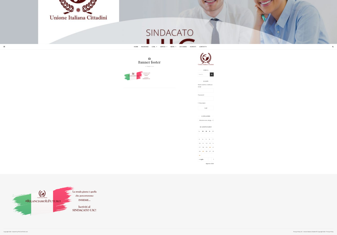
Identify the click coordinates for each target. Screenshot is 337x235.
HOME (136, 46)
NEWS (172, 46)
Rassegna (145, 46)
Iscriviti (193, 46)
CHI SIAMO (183, 46)
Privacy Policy (296, 231)
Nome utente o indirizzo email (205, 86)
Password (201, 95)
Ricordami (202, 103)
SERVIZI (163, 46)
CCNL (153, 46)
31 (199, 155)
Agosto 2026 (210, 163)
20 (210, 147)
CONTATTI (203, 46)
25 (203, 151)
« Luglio (201, 159)
